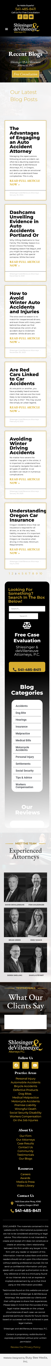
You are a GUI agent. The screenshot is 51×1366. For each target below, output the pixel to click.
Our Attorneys (25, 1139)
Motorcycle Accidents (22, 749)
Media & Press (25, 1181)
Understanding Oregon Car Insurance (28, 515)
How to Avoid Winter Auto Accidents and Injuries (25, 302)
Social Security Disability (25, 1112)
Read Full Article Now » (25, 182)
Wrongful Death (25, 1108)
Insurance (22, 726)
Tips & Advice (24, 777)
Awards (25, 1178)
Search (23, 616)
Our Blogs (25, 1158)
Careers (25, 1174)
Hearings (21, 719)
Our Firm (26, 1136)
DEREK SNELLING (14, 975)
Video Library (25, 1185)
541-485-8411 (25, 9)
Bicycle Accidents (25, 1086)
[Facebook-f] (20, 16)
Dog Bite (21, 712)
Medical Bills (23, 740)
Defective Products (25, 1090)
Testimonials (25, 1154)
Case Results (25, 1143)
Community (25, 1151)
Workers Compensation (24, 786)
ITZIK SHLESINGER (36, 905)
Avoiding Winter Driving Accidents (22, 445)
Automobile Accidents (25, 1082)
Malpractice (23, 733)
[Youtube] (31, 16)
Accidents (22, 706)
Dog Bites (25, 1093)
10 (40, 573)
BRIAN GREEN (15, 940)
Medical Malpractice (25, 1097)
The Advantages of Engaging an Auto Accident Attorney (25, 140)
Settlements (23, 763)
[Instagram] (25, 16)
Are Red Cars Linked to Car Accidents (24, 376)
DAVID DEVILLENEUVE (14, 905)
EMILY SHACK (36, 940)
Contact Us (25, 1147)
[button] (6, 29)
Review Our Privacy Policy (25, 1347)
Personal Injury (25, 756)
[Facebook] (16, 1065)
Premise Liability (25, 1105)
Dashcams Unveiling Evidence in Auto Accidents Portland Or (24, 223)
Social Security (25, 770)
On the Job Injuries (25, 1120)
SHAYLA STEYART (36, 975)
